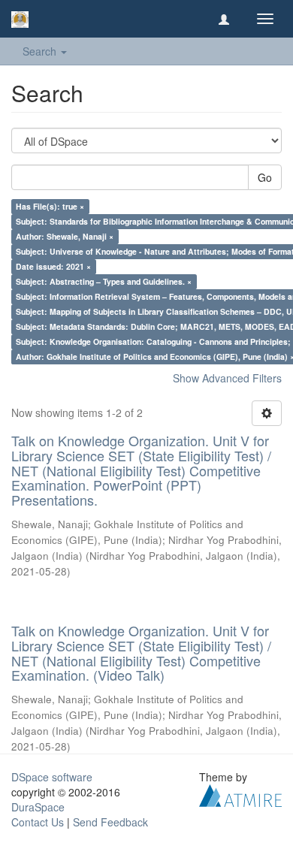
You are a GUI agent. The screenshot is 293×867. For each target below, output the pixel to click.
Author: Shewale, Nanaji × (64, 236)
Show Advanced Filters (227, 377)
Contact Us (37, 821)
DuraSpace (38, 806)
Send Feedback (110, 821)
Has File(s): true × (50, 206)
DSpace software (51, 776)
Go (265, 177)
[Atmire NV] (240, 794)
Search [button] (41, 51)
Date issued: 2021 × (53, 266)
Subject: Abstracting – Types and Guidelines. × (104, 281)
